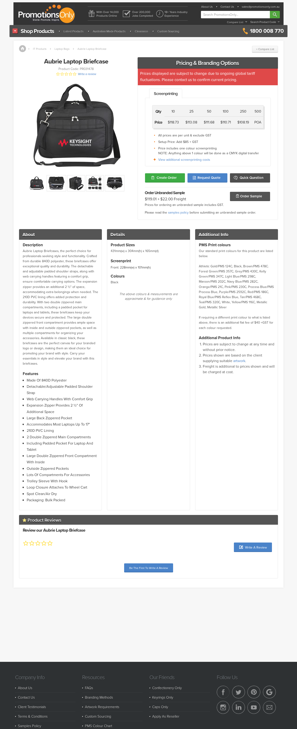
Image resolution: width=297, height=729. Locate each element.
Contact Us (227, 6)
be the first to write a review (148, 568)
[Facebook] (223, 692)
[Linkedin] (238, 707)
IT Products (39, 49)
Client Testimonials (32, 706)
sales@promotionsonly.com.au (261, 6)
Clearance (141, 31)
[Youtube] (253, 707)
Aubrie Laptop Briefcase (92, 49)
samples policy (178, 212)
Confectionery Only (167, 687)
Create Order (167, 177)
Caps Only (160, 706)
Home (22, 48)
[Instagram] (223, 707)
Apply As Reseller (165, 716)
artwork (239, 360)
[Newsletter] (269, 707)
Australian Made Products (109, 31)
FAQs (89, 687)
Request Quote (208, 177)
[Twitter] (238, 692)
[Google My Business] (269, 692)
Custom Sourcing (168, 31)
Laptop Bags (62, 49)
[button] (253, 547)
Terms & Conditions (33, 716)
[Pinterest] (253, 692)
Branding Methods (99, 697)
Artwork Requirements (102, 706)
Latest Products (74, 31)
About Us (207, 6)
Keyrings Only (162, 697)
